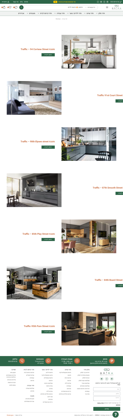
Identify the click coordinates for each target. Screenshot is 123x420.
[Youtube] (101, 2)
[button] (55, 2)
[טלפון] (22, 361)
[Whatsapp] (98, 2)
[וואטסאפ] (48, 361)
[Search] (21, 7)
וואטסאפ (40, 359)
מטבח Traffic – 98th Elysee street (38, 141)
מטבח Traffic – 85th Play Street (38, 234)
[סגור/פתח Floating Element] (116, 414)
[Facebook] (107, 2)
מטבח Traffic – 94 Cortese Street (38, 49)
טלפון (15, 359)
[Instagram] (104, 2)
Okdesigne (10, 415)
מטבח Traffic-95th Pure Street (39, 326)
